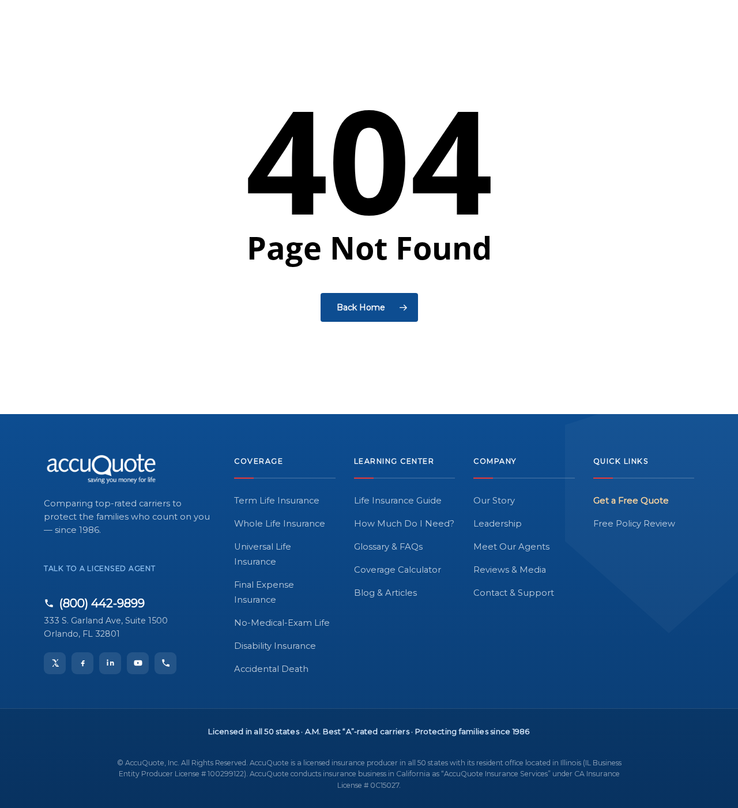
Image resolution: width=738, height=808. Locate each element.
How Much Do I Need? (404, 523)
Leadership (497, 523)
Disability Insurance (275, 646)
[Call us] (165, 663)
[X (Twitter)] (55, 663)
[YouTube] (138, 663)
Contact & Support (513, 593)
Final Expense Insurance (264, 592)
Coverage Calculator (397, 570)
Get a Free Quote (631, 500)
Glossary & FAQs (388, 547)
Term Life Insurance (276, 500)
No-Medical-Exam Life (282, 623)
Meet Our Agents (511, 547)
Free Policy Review (634, 523)
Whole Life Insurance (279, 523)
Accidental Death (271, 669)
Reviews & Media (509, 570)
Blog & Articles (385, 593)
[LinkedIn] (110, 663)
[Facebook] (82, 663)
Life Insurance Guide (398, 500)
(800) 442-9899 (102, 603)
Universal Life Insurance (262, 554)
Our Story (494, 500)
